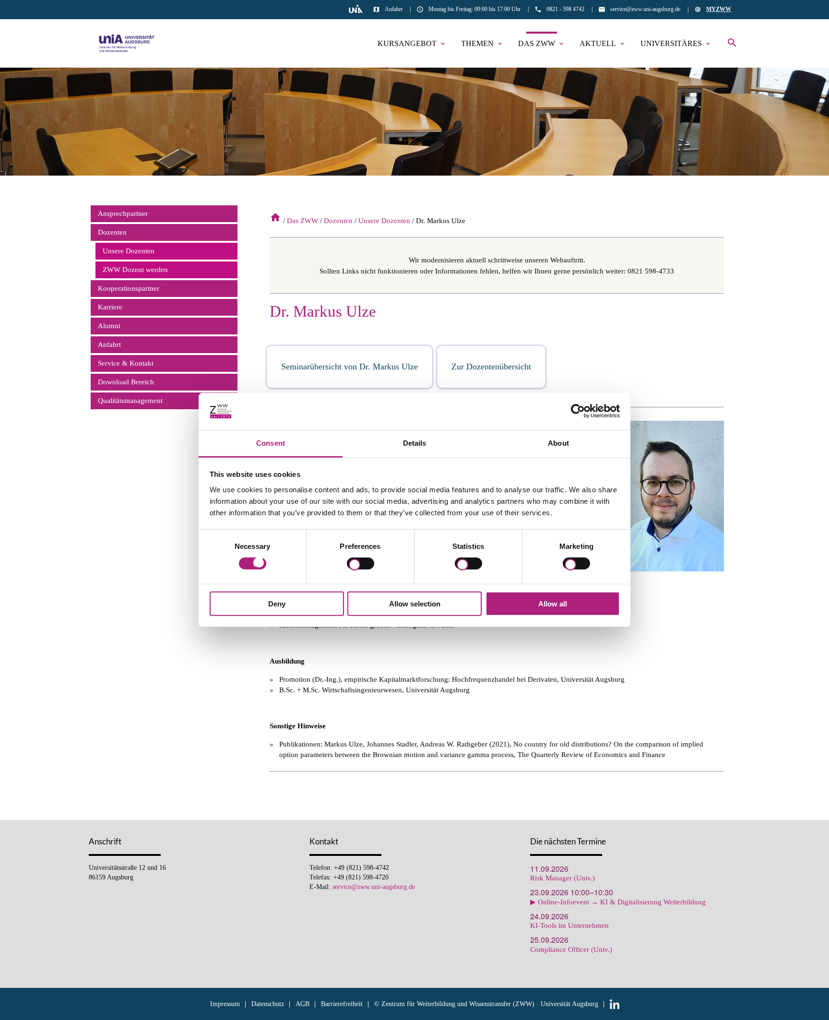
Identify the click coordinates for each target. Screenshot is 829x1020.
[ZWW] (127, 43)
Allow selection (414, 603)
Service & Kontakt (126, 363)
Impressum (225, 1004)
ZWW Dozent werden (135, 269)
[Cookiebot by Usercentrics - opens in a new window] (578, 411)
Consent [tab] (270, 443)
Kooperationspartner (128, 288)
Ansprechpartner (123, 213)
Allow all (552, 603)
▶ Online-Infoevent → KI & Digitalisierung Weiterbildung (618, 902)
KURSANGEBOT (412, 43)
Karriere (110, 307)
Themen (482, 43)
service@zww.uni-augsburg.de (645, 9)
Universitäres (676, 43)
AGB (302, 1004)
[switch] (360, 565)
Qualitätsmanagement (130, 400)
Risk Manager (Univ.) (562, 878)
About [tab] (558, 443)
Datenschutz (267, 1004)
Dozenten (338, 221)
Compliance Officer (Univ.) (571, 949)
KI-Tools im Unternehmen (569, 925)
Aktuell (603, 43)
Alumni (109, 326)
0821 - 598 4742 (565, 9)
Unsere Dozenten (384, 221)
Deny (276, 603)
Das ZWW (541, 43)
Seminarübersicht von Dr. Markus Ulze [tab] (349, 366)
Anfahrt (394, 9)
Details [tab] (414, 443)
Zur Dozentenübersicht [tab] (491, 366)
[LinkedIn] (614, 1004)
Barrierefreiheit (342, 1004)
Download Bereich (126, 382)
